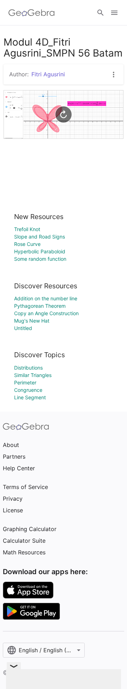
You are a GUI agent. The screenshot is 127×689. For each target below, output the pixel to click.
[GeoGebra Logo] (31, 12)
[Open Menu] (114, 12)
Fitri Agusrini (48, 74)
